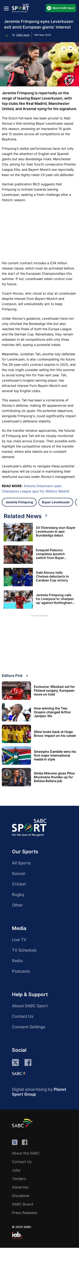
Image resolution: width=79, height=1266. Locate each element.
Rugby (18, 894)
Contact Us (22, 1016)
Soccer (19, 873)
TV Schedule (24, 950)
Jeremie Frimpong (19, 502)
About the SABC (26, 1153)
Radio (17, 960)
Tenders (19, 1179)
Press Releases (24, 1213)
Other (17, 905)
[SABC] (23, 1123)
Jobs (16, 1170)
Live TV (19, 939)
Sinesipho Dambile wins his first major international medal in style (55, 755)
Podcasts (21, 971)
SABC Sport (23, 34)
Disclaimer (21, 1196)
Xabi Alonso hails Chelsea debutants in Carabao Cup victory (52, 576)
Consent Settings (28, 1026)
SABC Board (22, 1204)
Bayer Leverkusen (56, 502)
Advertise (20, 1187)
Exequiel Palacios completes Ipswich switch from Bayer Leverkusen (50, 554)
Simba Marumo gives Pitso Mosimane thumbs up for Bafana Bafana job (54, 777)
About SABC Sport (30, 1005)
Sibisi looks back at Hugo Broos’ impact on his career (55, 734)
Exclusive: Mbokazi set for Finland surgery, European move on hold (54, 690)
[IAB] (17, 1235)
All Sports (21, 863)
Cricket (19, 884)
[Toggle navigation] (6, 8)
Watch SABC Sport (63, 8)
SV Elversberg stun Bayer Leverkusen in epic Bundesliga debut (55, 531)
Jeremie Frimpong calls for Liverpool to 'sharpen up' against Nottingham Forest (55, 599)
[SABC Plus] (19, 1073)
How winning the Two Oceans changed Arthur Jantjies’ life (52, 712)
